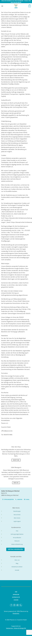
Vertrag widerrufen (15, 549)
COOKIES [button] (16, 600)
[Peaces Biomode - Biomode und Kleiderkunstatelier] (16, 6)
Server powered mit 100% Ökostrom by (16, 611)
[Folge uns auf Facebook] (11, 605)
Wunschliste (17, 514)
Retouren (17, 541)
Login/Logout (17, 521)
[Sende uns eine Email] (17, 605)
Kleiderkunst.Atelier (17, 567)
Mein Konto (17, 518)
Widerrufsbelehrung (17, 544)
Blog (17, 563)
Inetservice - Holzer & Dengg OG (16, 628)
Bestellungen (17, 511)
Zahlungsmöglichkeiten (17, 534)
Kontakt (17, 570)
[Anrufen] (20, 605)
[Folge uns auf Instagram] (14, 605)
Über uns (17, 560)
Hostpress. (16, 613)
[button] (2, 6)
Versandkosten (17, 537)
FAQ (17, 531)
